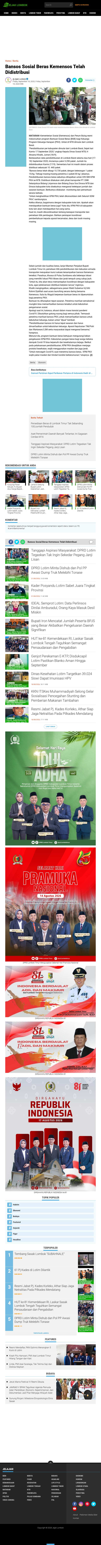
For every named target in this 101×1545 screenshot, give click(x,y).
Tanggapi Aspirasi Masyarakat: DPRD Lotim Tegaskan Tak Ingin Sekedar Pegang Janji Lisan (63, 554)
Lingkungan (81, 1483)
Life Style (55, 1483)
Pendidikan (56, 1493)
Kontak (76, 1518)
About (75, 1515)
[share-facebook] (68, 80)
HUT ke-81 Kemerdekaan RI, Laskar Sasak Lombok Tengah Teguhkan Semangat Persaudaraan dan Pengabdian (62, 643)
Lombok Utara (82, 1486)
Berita (23, 13)
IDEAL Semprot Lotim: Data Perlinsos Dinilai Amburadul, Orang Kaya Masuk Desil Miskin (63, 607)
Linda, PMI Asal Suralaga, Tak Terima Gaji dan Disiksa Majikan (30, 1365)
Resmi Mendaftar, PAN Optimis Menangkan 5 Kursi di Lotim (30, 1349)
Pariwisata (48, 13)
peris (29, 1500)
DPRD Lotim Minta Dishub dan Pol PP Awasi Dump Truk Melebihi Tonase (59, 570)
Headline (17, 1240)
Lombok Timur (35, 13)
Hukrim (92, 13)
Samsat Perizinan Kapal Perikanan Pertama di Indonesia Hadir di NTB (62, 373)
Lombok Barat (74, 13)
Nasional (55, 1490)
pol (52, 1500)
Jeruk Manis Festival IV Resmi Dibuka (26, 1382)
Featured (17, 1222)
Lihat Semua (50, 726)
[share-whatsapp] (80, 80)
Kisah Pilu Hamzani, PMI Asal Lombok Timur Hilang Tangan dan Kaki (30, 1357)
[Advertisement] (50, 36)
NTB (84, 13)
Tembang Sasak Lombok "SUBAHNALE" (39, 1254)
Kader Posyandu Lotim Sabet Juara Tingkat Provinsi (63, 588)
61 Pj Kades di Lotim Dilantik (32, 1270)
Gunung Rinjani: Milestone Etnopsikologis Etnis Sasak (31, 1399)
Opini (5, 1493)
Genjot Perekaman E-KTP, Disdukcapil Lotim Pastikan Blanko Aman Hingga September (59, 660)
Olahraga (80, 1490)
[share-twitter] (74, 80)
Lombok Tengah (34, 1486)
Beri (4, 1476)
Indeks (14, 13)
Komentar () (89, 80)
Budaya (16, 1216)
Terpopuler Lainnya (41, 1333)
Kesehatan (31, 1483)
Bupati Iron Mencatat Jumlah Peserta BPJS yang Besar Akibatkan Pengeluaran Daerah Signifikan (63, 625)
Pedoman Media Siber (88, 1515)
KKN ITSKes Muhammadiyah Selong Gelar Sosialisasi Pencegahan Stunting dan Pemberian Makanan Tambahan (62, 695)
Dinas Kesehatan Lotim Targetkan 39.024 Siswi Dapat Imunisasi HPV (61, 676)
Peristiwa (60, 13)
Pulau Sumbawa (34, 1496)
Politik (6, 1496)
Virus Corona (8, 1500)
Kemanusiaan (8, 1483)
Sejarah (16, 1228)
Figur (15, 1234)
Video (78, 1496)
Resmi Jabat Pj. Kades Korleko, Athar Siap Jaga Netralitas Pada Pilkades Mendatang (62, 711)
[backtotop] (50, 1463)
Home (6, 13)
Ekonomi (42, 362)
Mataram (7, 1490)
